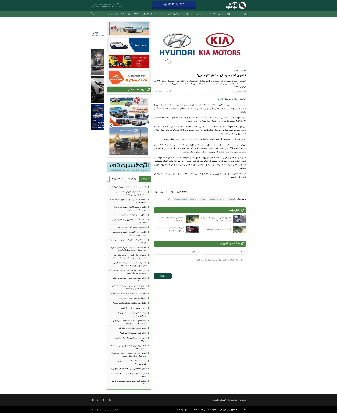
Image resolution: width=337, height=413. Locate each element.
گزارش (135, 14)
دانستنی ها (159, 14)
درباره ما (243, 400)
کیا (169, 199)
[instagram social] (93, 400)
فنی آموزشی (172, 14)
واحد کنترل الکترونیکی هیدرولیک (184, 199)
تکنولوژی (146, 14)
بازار (183, 14)
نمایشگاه (123, 14)
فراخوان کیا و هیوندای (217, 199)
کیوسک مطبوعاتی (219, 400)
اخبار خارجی (208, 14)
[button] (111, 125)
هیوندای (202, 199)
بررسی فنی (195, 14)
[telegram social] (111, 400)
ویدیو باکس (110, 14)
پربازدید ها (132, 178)
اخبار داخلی (222, 14)
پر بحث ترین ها (117, 178)
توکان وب (95, 409)
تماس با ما (232, 400)
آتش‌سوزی (231, 199)
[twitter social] (99, 400)
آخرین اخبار (145, 178)
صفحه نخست (237, 14)
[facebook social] (105, 400)
